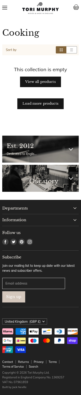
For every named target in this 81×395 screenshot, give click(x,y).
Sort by (11, 50)
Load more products (40, 104)
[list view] (71, 49)
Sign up (13, 296)
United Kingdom (22, 322)
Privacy (39, 362)
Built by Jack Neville (14, 387)
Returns (23, 362)
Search (33, 366)
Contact (7, 362)
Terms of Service (13, 366)
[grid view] (61, 49)
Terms (53, 362)
